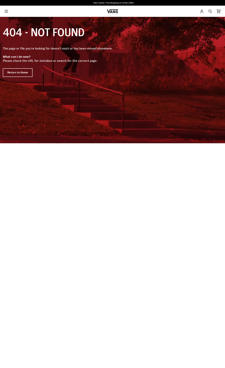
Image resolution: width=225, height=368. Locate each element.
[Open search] (210, 11)
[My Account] (202, 11)
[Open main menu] (6, 11)
